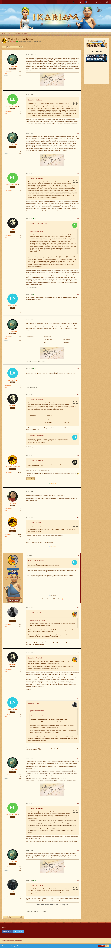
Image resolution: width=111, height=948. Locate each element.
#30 (78, 455)
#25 (78, 218)
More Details (101, 945)
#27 (78, 320)
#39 (78, 850)
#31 (78, 492)
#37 (78, 758)
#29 (78, 394)
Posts (5, 73)
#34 (78, 607)
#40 (78, 880)
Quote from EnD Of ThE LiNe (37, 223)
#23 (78, 133)
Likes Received (7, 71)
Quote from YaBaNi (34, 522)
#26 (78, 294)
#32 (78, 517)
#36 (78, 698)
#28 (78, 368)
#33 (78, 555)
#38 (78, 803)
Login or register (99, 2)
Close (107, 945)
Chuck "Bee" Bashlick (25, 41)
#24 (78, 173)
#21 (78, 55)
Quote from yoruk (33, 703)
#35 (78, 653)
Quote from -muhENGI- (35, 460)
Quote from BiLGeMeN (35, 100)
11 (19, 47)
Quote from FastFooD (35, 612)
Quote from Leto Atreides (36, 435)
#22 (78, 95)
